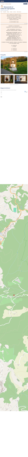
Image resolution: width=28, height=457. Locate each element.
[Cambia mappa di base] (1, 97)
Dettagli (11, 11)
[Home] (2, 1)
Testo (1, 11)
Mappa (8, 11)
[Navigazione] (26, 1)
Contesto (14, 11)
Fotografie (4, 11)
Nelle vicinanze (19, 11)
